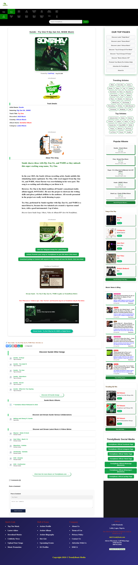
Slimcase (120, 128)
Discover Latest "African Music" (120, 45)
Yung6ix (129, 132)
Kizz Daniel (113, 91)
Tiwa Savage (125, 102)
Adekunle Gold (113, 118)
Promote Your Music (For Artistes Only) (121, 62)
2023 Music (22, 116)
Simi (122, 95)
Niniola (130, 118)
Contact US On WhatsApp (117, 549)
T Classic (110, 121)
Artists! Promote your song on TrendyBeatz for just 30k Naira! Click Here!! (51, 254)
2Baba (112, 84)
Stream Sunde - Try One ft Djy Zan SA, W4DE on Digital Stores (51, 331)
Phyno (112, 99)
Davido (111, 88)
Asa (132, 121)
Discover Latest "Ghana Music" (120, 41)
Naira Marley (114, 95)
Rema (121, 91)
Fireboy (131, 88)
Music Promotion (14, 547)
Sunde (21, 107)
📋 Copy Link (28, 346)
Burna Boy (120, 84)
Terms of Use (77, 530)
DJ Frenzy (128, 128)
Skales (123, 118)
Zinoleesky (113, 109)
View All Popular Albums (120, 202)
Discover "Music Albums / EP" (121, 58)
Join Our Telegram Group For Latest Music (51, 249)
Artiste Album (45, 530)
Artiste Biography (47, 535)
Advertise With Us (79, 543)
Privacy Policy (77, 535)
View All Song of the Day (120, 279)
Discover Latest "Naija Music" (121, 37)
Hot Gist (43, 539)
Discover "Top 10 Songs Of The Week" (120, 49)
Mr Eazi (120, 106)
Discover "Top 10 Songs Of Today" (120, 53)
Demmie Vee (112, 125)
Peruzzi (121, 132)
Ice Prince (113, 132)
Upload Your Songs (15, 543)
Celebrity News (14, 539)
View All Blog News (121, 377)
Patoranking (111, 106)
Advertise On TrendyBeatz (121, 66)
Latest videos (13, 530)
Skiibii (130, 125)
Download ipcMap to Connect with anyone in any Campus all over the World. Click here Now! (52, 259)
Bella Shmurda (130, 106)
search (86, 21)
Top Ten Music (13, 526)
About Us (121, 70)
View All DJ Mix (121, 429)
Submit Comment (18, 510)
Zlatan (117, 88)
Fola (130, 109)
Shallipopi (122, 109)
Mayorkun (129, 91)
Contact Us (76, 539)
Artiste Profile (45, 526)
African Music (21, 119)
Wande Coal (115, 102)
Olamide (120, 99)
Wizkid (129, 95)
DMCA (75, 547)
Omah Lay (128, 99)
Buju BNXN (122, 125)
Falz (124, 88)
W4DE (28, 110)
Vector (126, 121)
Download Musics (15, 535)
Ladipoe (119, 121)
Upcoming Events (47, 543)
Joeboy (129, 84)
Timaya (112, 128)
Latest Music (21, 126)
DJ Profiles (44, 547)
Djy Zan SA (21, 110)
